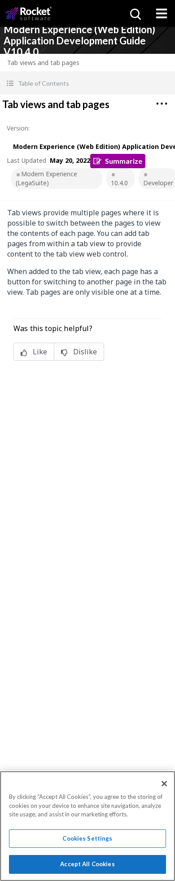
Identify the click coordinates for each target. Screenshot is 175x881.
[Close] (164, 784)
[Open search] (135, 13)
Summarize (123, 161)
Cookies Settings (87, 838)
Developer (158, 183)
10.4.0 (119, 183)
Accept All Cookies (87, 864)
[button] (87, 83)
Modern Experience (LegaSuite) (46, 178)
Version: (18, 128)
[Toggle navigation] (162, 13)
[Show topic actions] (162, 104)
